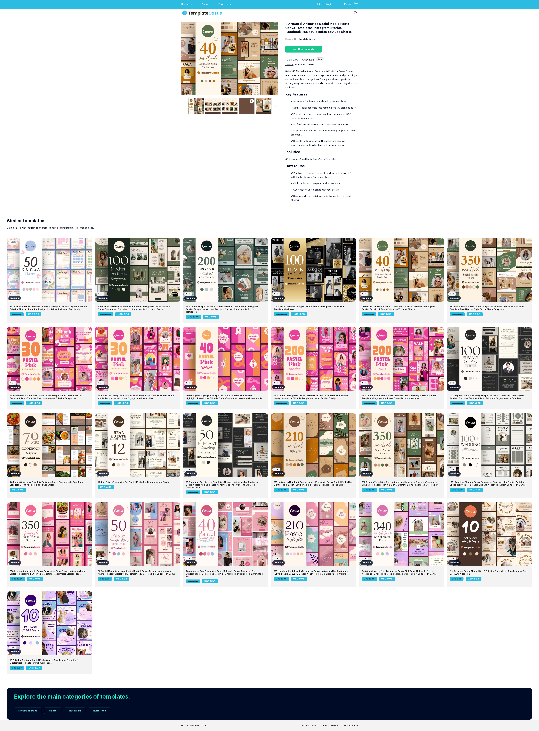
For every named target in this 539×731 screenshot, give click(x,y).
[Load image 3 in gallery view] (229, 106)
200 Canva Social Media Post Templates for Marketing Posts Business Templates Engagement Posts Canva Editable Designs (399, 397)
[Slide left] (184, 106)
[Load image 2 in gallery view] (213, 106)
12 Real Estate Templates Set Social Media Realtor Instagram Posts (133, 482)
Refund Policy (351, 725)
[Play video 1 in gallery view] (246, 106)
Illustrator (186, 4)
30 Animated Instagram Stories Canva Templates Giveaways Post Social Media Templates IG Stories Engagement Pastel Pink (136, 397)
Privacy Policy (309, 725)
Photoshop (224, 4)
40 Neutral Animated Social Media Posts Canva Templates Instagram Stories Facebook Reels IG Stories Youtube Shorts (398, 308)
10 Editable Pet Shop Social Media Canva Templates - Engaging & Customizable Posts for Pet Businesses (44, 661)
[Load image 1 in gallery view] (196, 106)
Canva (205, 4)
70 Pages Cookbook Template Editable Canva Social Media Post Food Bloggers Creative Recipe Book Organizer (46, 483)
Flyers (53, 711)
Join (319, 4)
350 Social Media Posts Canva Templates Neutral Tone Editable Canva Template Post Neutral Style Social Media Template (487, 308)
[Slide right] (275, 106)
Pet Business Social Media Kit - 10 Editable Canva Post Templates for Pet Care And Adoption (488, 572)
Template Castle (198, 725)
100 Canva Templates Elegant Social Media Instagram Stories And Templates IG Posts (309, 308)
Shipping (289, 64)
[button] (351, 4)
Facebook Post (27, 711)
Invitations (99, 711)
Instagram (74, 711)
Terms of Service (329, 725)
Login (329, 4)
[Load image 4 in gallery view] (263, 106)
